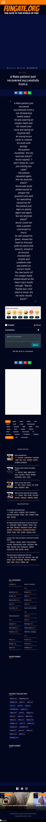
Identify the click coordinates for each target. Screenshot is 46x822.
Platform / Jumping (30, 632)
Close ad (20, 457)
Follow (31, 525)
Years (29, 477)
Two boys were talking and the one (19, 555)
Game (13, 713)
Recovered (25, 432)
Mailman (33, 560)
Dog (27, 706)
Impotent (17, 527)
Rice (21, 460)
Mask (30, 426)
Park (18, 547)
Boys (15, 557)
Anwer (21, 421)
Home (30, 713)
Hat (8, 527)
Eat (33, 485)
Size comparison (20, 455)
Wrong (26, 549)
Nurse (8, 429)
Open (8, 562)
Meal (36, 485)
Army (25, 596)
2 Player (20, 495)
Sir (33, 432)
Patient (31, 429)
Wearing (36, 434)
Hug (33, 557)
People (13, 723)
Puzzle (26, 640)
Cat (20, 706)
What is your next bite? (23, 483)
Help (11, 527)
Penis (8, 432)
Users (24, 477)
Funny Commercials (30, 608)
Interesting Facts (14, 616)
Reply (13, 562)
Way (27, 562)
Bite (19, 485)
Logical (11, 624)
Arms (11, 557)
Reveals (33, 475)
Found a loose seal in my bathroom (14, 806)
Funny (24, 709)
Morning (13, 547)
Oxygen (23, 429)
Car (12, 706)
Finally (30, 495)
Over (15, 429)
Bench (24, 542)
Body (14, 424)
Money (22, 515)
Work (34, 532)
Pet (22, 723)
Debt (27, 512)
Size (24, 460)
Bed (35, 421)
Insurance (32, 512)
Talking (23, 562)
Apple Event (31, 472)
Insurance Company (13, 515)
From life (35, 495)
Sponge (8, 434)
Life (16, 437)
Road (13, 730)
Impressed (24, 527)
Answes (18, 542)
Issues (30, 527)
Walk (16, 549)
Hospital (16, 426)
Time (18, 532)
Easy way (28, 557)
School (26, 644)
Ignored (17, 498)
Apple (25, 472)
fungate (4, 803)
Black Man (13, 525)
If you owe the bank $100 (16, 510)
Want (8, 517)
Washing (30, 498)
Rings (37, 515)
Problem (31, 515)
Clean (21, 424)
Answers (12, 542)
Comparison (28, 457)
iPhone (28, 475)
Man (36, 544)
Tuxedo (23, 532)
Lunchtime (30, 544)
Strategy (26, 648)
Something (18, 477)
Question (16, 432)
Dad (19, 557)
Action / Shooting (29, 584)
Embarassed (31, 424)
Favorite (9, 544)
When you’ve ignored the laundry (26, 493)
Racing (11, 644)
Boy (30, 702)
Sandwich (22, 487)
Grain (17, 460)
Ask (22, 702)
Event (16, 475)
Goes (35, 525)
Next (16, 487)
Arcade (11, 596)
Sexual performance (29, 530)
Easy (23, 557)
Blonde (26, 600)
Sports (11, 648)
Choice (23, 485)
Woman (13, 517)
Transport (24, 498)
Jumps (9, 560)
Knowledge (19, 560)
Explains (25, 525)
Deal (25, 495)
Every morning (31, 542)
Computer (36, 457)
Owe (26, 515)
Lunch (24, 544)
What (27, 487)
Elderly (20, 525)
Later (35, 527)
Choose (29, 485)
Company (22, 512)
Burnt (16, 512)
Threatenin (26, 434)
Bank (11, 512)
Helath (8, 426)
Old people (24, 437)
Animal (26, 592)
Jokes (26, 616)
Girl (21, 713)
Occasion (10, 530)
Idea (37, 557)
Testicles (17, 434)
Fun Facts (12, 608)
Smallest (29, 460)
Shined (9, 532)
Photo (31, 723)
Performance (18, 530)
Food (25, 604)
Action (13, 699)
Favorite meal (17, 544)
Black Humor (13, 600)
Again (14, 421)
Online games (28, 628)
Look (20, 716)
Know (13, 560)
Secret (18, 562)
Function (22, 475)
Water (13, 734)
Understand (10, 549)
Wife (22, 734)
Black (7, 424)
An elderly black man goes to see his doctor (22, 523)
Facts (10, 604)
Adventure (12, 592)
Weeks (36, 498)
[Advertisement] (23, 674)
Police (11, 640)
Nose (37, 426)
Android (20, 472)
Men (21, 720)
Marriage (27, 624)
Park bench (24, 547)
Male (23, 426)
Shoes (14, 532)
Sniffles (31, 547)
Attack (29, 421)
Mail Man (27, 560)
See (21, 730)
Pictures (11, 632)
